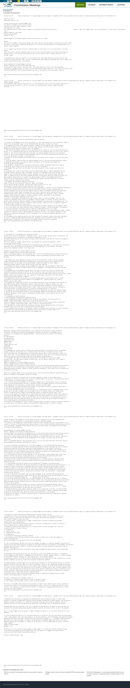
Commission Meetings (27, 5)
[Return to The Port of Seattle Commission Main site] (8, 4)
